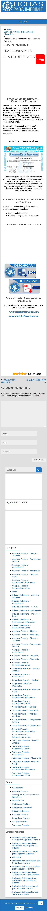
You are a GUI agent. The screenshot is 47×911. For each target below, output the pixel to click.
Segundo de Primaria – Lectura (25, 680)
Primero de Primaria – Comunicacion (21, 602)
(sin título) (16, 857)
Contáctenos (17, 788)
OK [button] (41, 903)
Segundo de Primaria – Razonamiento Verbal (22, 702)
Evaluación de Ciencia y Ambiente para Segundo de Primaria (26, 867)
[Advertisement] (25, 15)
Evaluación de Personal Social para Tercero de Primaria (25, 887)
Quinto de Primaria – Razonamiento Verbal (21, 664)
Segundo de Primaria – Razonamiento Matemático (23, 696)
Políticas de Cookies (21, 804)
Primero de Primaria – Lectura (25, 607)
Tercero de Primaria (20, 825)
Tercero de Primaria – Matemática (26, 758)
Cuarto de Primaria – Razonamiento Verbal (21, 587)
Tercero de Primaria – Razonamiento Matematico (23, 768)
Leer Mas (29, 908)
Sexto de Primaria (19, 822)
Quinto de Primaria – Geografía (25, 656)
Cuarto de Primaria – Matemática (26, 571)
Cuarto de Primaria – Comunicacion (21, 566)
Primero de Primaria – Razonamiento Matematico (23, 621)
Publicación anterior (8, 381)
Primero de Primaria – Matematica (26, 610)
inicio (14, 592)
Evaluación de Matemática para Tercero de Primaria (25, 893)
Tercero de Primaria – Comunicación (21, 753)
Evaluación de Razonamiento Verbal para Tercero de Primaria (25, 873)
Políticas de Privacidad (22, 807)
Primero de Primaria (20, 811)
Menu (25, 22)
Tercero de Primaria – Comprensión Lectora (21, 747)
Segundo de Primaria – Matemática (22, 684)
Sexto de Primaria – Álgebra (24, 707)
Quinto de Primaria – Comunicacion (21, 651)
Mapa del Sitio (18, 800)
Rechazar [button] (19, 908)
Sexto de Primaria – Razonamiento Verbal (21, 736)
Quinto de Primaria (20, 815)
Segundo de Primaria (21, 818)
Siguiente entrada (36, 380)
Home (9, 29)
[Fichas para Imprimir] (23, 11)
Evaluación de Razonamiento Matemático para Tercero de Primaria (24, 880)
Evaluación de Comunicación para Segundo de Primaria (26, 862)
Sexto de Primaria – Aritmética (25, 710)
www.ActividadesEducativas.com (23, 316)
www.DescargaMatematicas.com (24, 312)
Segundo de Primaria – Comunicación (22, 675)
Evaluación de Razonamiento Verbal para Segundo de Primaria (26, 838)
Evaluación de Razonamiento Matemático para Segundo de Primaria (24, 845)
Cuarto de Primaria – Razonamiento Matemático (23, 581)
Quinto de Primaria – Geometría (25, 659)
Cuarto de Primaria (20, 791)
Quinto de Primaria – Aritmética (25, 635)
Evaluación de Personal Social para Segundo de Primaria (25, 852)
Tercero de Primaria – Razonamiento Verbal (21, 774)
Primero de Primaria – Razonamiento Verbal (21, 626)
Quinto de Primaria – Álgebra (24, 631)
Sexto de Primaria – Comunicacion (26, 725)
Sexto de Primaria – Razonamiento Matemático (23, 730)
